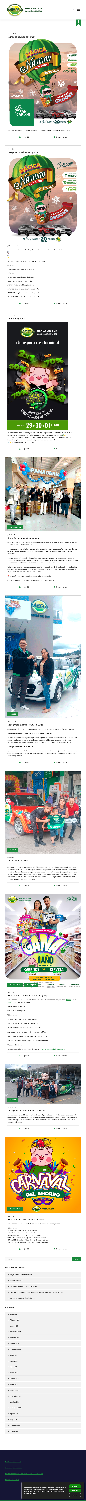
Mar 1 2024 (11, 992)
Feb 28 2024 (11, 1107)
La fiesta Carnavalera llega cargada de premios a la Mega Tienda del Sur (36, 1292)
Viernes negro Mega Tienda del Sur (22, 1298)
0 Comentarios (61, 137)
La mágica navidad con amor (21, 37)
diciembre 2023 (15, 1390)
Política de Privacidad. (13, 1462)
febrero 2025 (14, 1343)
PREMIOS (13, 714)
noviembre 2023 (15, 1396)
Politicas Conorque (12, 1480)
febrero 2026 (14, 1320)
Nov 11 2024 (11, 33)
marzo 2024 (14, 1373)
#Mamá (68, 1000)
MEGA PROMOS (15, 985)
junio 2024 (13, 1355)
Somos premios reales (18, 860)
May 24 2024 (11, 721)
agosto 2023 (14, 1414)
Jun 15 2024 (11, 535)
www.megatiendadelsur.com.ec (53, 1049)
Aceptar (75, 1486)
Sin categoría (31, 985)
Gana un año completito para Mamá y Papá (27, 995)
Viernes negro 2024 (16, 318)
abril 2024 (13, 1367)
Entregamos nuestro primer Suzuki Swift (26, 1110)
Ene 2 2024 (11, 1216)
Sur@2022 (25, 137)
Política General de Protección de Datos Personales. (24, 1474)
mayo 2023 (13, 1420)
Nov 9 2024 (11, 149)
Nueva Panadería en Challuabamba (24, 538)
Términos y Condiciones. (13, 1468)
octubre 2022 (14, 1431)
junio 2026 (13, 1314)
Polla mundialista (16, 1281)
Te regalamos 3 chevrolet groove (22, 152)
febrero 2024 (14, 1379)
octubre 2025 (14, 1338)
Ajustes (75, 1495)
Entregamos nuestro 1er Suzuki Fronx (23, 1286)
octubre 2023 (14, 1402)
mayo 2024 (14, 1361)
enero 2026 (14, 1326)
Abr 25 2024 (11, 857)
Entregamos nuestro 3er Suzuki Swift (25, 725)
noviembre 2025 (15, 1332)
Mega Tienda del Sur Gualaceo (21, 1275)
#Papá (9, 1002)
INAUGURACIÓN (15, 527)
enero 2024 (14, 1384)
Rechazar (75, 1491)
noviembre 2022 (15, 1425)
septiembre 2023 (16, 1408)
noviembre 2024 (15, 1349)
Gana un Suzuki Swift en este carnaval (25, 1219)
